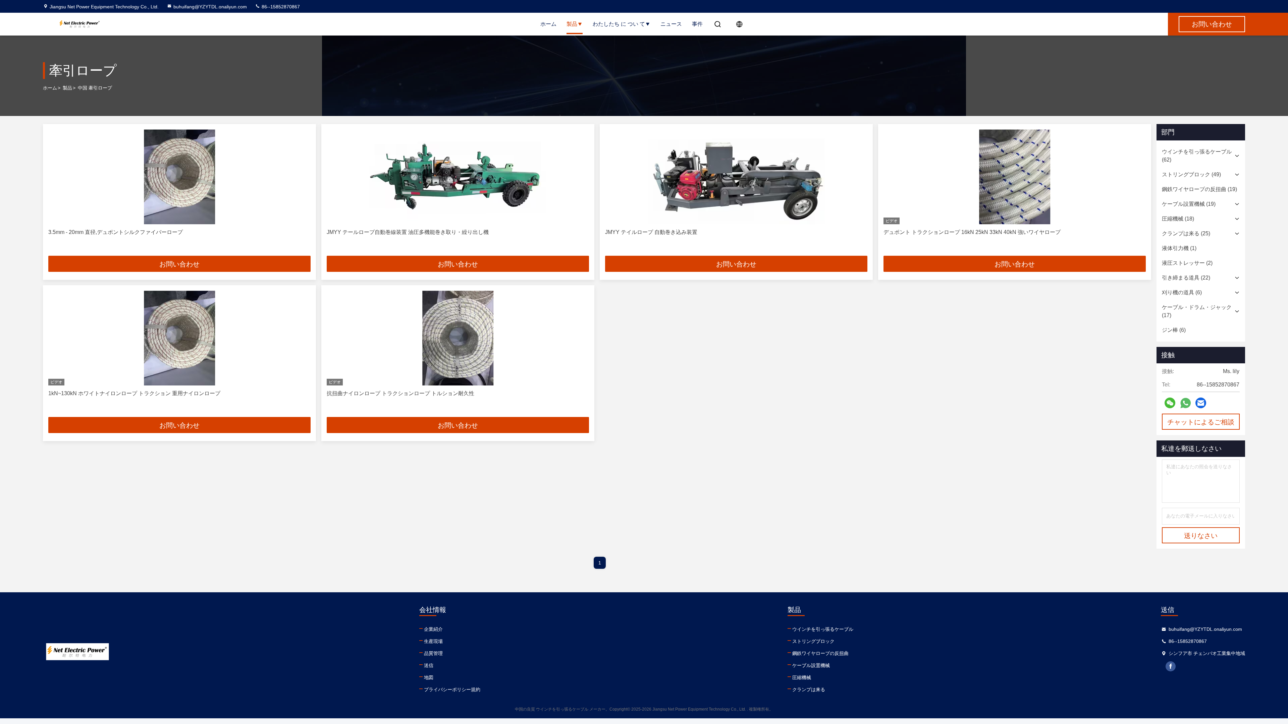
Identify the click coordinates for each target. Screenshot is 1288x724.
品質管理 (433, 653)
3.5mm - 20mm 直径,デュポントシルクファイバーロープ (115, 232)
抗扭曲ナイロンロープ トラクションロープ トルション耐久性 (400, 393)
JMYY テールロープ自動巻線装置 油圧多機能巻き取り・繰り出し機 (408, 232)
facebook (1171, 666)
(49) (1191, 174)
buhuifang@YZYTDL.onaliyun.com (210, 6)
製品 (572, 24)
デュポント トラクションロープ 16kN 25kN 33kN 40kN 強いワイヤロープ (972, 232)
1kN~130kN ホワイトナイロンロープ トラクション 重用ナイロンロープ (134, 393)
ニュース (671, 24)
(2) (1187, 263)
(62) (1197, 156)
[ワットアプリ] (1185, 403)
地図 (428, 677)
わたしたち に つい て (619, 24)
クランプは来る (808, 689)
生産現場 (433, 641)
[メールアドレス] (1200, 403)
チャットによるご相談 (1200, 422)
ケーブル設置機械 (811, 665)
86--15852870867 (280, 6)
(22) (1186, 278)
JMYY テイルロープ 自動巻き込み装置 (651, 232)
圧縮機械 (801, 677)
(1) (1179, 248)
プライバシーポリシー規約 (452, 689)
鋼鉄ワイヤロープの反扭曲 (820, 653)
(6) (1182, 292)
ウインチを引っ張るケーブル (822, 629)
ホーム (548, 24)
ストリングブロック (813, 641)
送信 (428, 665)
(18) (1178, 219)
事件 (697, 24)
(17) (1197, 311)
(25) (1186, 233)
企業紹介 (433, 629)
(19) (1199, 189)
